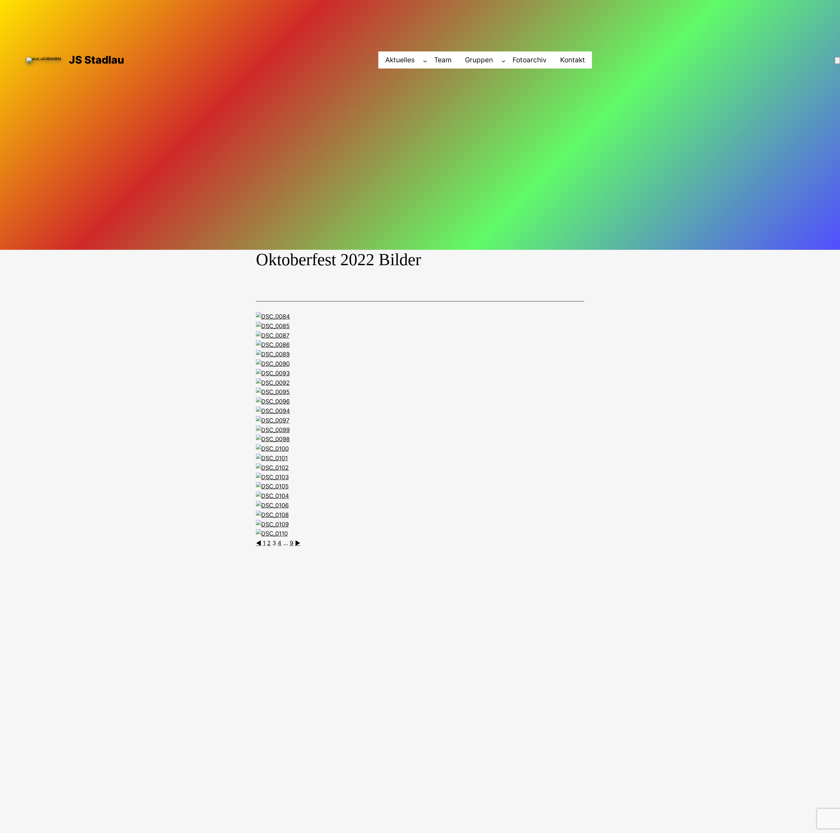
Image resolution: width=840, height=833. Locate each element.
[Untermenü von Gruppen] (503, 61)
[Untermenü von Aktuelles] (425, 61)
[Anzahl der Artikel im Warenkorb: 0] (837, 60)
